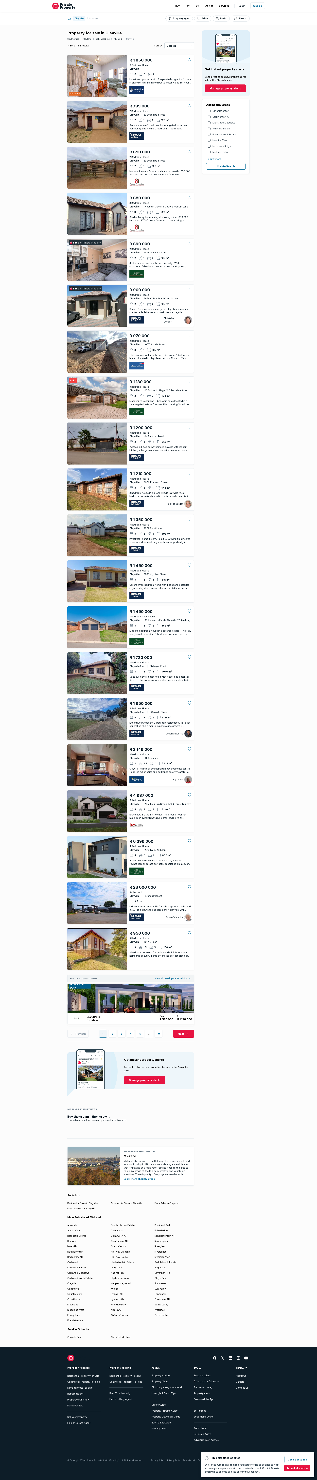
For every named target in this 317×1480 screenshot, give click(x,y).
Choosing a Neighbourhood (167, 1387)
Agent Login (200, 1428)
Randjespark (161, 1241)
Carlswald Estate (76, 1267)
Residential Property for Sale (83, 1375)
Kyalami (115, 1288)
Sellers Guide (159, 1404)
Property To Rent (120, 1368)
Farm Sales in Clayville (166, 1203)
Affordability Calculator (207, 1381)
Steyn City (160, 1278)
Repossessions (75, 1393)
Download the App (204, 1399)
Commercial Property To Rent (125, 1381)
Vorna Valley (161, 1304)
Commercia (73, 1288)
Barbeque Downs (76, 1235)
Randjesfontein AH (165, 1235)
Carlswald (72, 1262)
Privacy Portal (173, 1460)
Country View (74, 1294)
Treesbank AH (162, 1299)
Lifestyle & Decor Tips (164, 1393)
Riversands (160, 1251)
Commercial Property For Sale (83, 1381)
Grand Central (118, 1246)
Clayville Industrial (120, 1337)
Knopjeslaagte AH (121, 1283)
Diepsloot (72, 1304)
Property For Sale (78, 1368)
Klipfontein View (120, 1278)
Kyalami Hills (117, 1299)
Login (242, 5)
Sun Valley (160, 1288)
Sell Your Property (77, 1417)
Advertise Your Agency (206, 1440)
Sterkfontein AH (221, 116)
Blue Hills (72, 1246)
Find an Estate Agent (78, 1422)
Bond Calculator (202, 1375)
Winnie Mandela (221, 128)
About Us (241, 1375)
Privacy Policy (158, 1460)
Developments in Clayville (81, 1208)
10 (158, 1033)
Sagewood (160, 1267)
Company (241, 1368)
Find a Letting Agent (120, 1399)
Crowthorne (73, 1299)
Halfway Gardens (120, 1251)
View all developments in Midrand (173, 978)
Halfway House (119, 1257)
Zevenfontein (162, 1315)
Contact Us (242, 1387)
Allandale (72, 1225)
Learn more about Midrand (139, 1178)
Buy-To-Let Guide (161, 1422)
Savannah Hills (162, 1272)
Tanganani (160, 1294)
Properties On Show (78, 1399)
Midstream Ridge (221, 146)
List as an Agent (202, 1434)
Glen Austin (117, 1230)
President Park (162, 1225)
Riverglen (160, 1246)
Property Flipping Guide (164, 1410)
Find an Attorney (203, 1387)
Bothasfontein (75, 1251)
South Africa (73, 39)
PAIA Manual (189, 1460)
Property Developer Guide (166, 1416)
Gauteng (87, 39)
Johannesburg (103, 39)
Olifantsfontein (220, 110)
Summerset (161, 1283)
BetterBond (200, 1410)
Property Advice (161, 1375)
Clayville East (74, 1337)
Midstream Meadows (223, 122)
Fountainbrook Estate (224, 134)
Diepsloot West (75, 1309)
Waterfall (160, 1309)
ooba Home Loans (203, 1416)
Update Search (226, 166)
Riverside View (162, 1257)
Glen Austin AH (119, 1235)
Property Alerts (202, 1393)
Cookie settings (297, 1459)
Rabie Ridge (161, 1230)
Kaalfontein (117, 1272)
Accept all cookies (297, 1468)
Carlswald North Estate (80, 1278)
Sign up (257, 5)
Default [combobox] (171, 45)
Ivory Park (116, 1267)
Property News (160, 1381)
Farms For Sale (75, 1405)
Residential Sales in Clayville (82, 1203)
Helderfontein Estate (122, 1262)
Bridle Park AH (75, 1257)
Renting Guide (159, 1428)
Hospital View (220, 140)
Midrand (118, 39)
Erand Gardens (75, 1320)
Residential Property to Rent (125, 1375)
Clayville (130, 39)
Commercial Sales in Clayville (126, 1203)
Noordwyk (116, 1309)
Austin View (73, 1230)
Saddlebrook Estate (165, 1262)
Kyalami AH (117, 1294)
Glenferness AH (119, 1241)
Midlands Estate (221, 152)
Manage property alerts (225, 88)
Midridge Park (118, 1304)
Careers (240, 1381)
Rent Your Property (120, 1393)
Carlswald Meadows (78, 1272)
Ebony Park (73, 1315)
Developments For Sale (79, 1387)
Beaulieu (71, 1241)
